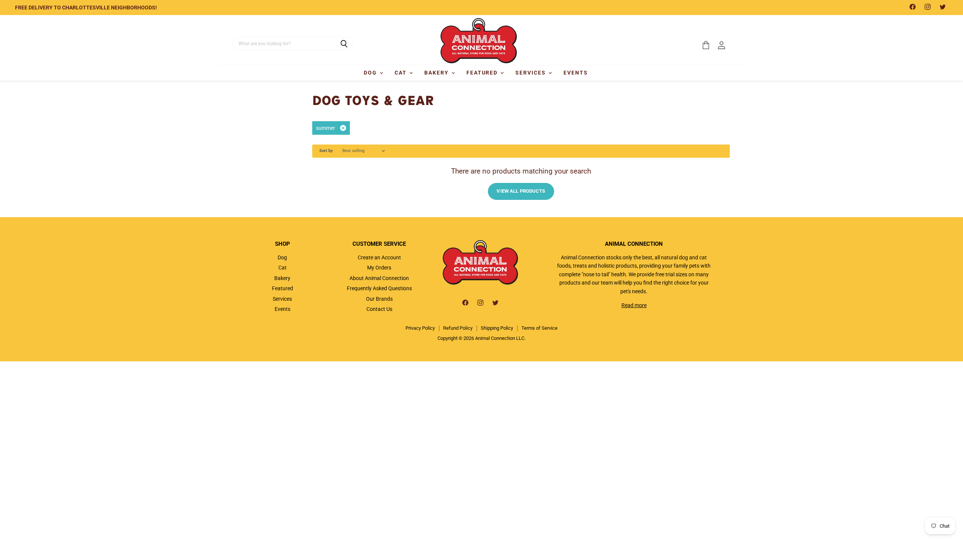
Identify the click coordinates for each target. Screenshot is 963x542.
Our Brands (379, 299)
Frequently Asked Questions (379, 288)
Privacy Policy (420, 328)
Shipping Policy (497, 328)
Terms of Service (539, 328)
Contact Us (379, 309)
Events (576, 73)
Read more (634, 305)
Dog (371, 73)
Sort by (326, 151)
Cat (402, 73)
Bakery (437, 73)
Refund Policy (457, 328)
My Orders (379, 268)
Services (531, 73)
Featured (483, 73)
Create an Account (379, 257)
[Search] (344, 43)
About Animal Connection (379, 278)
